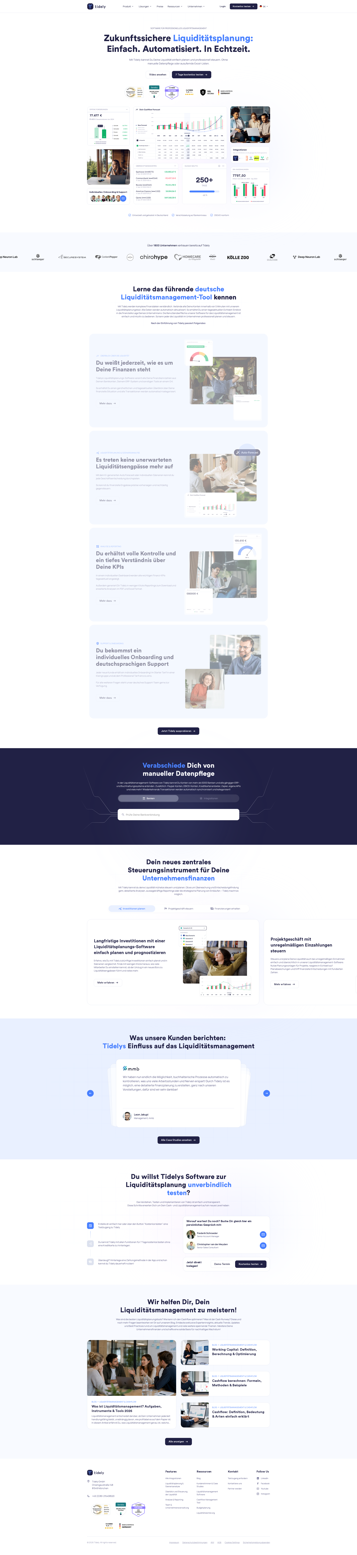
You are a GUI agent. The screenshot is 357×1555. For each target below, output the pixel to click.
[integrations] (250, 154)
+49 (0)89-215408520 (103, 1496)
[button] (129, 6)
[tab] (148, 798)
